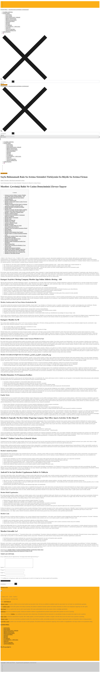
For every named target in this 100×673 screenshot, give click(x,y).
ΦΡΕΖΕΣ (6, 637)
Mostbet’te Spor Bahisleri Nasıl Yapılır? (14, 232)
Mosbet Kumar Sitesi (9, 244)
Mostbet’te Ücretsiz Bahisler (11, 240)
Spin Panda (3, 609)
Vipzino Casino (4, 619)
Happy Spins (4, 616)
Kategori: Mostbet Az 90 (10, 200)
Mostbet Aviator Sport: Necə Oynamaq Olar (15, 252)
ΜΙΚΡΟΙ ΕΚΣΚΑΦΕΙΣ (9, 633)
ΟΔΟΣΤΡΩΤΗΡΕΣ (8, 634)
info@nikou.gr (7, 601)
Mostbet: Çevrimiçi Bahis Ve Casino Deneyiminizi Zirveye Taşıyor (13, 226)
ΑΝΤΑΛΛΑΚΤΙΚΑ (8, 642)
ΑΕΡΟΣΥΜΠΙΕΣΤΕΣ (9, 643)
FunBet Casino (6, 606)
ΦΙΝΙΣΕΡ (6, 635)
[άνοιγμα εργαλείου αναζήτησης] (24, 79)
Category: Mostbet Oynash (11, 223)
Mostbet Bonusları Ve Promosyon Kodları (14, 207)
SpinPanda (3, 611)
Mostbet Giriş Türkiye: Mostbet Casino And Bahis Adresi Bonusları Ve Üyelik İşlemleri (15, 250)
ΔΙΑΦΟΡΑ (6, 641)
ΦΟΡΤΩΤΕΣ (7, 628)
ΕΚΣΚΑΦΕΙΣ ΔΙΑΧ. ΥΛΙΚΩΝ (11, 630)
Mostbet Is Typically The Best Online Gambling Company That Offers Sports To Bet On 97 (16, 210)
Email (2, 572)
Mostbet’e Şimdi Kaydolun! (11, 213)
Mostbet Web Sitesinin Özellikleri (12, 248)
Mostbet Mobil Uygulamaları (11, 217)
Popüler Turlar (8, 208)
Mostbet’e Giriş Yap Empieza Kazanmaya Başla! (16, 228)
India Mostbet (8, 229)
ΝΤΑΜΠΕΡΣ (7, 638)
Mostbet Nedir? (8, 230)
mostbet (45, 285)
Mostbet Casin (8, 219)
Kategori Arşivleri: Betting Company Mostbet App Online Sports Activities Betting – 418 (15, 195)
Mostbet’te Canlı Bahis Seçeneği (12, 253)
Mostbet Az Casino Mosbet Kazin (12, 238)
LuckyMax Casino (5, 621)
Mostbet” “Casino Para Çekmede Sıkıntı (14, 212)
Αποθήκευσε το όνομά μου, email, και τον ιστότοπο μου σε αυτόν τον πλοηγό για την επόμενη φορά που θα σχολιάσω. (30, 578)
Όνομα (3, 570)
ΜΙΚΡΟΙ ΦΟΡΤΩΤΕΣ (9, 632)
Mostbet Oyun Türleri (10, 221)
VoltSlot (13, 614)
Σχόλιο (3, 567)
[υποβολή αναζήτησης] (13, 81)
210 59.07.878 (4, 84)
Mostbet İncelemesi (9, 224)
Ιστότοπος (3, 575)
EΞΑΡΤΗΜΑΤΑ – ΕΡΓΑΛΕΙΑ (11, 639)
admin (2, 180)
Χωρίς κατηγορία (16, 180)
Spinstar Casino (4, 604)
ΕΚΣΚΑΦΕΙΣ (7, 629)
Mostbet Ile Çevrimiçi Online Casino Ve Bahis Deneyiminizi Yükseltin (15, 236)
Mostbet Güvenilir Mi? (10, 220)
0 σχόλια (22, 180)
